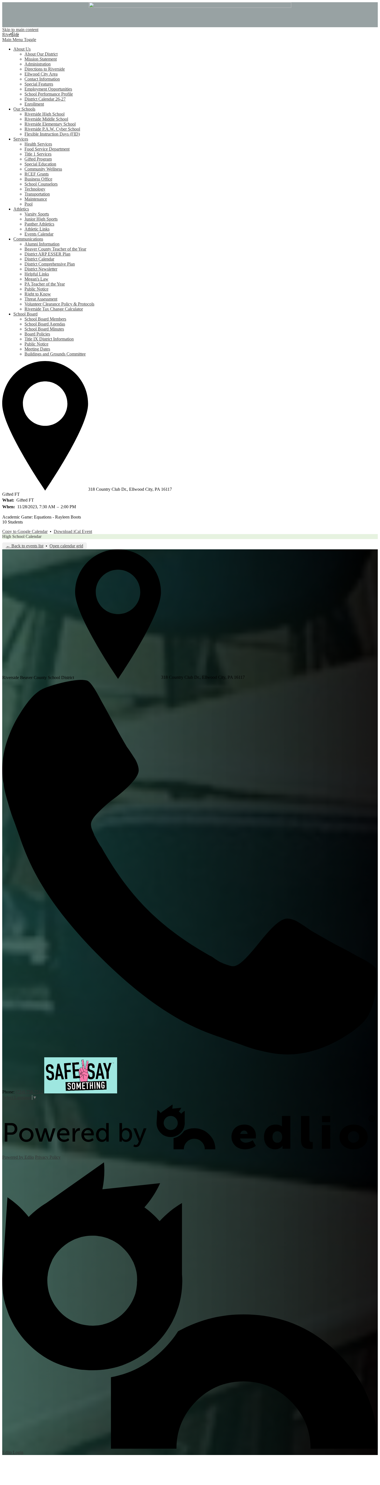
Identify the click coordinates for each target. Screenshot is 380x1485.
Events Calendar (38, 234)
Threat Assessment (40, 299)
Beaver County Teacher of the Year (55, 249)
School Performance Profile (48, 94)
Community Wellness (43, 169)
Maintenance (35, 199)
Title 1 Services (37, 154)
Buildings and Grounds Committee (55, 354)
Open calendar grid (66, 546)
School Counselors (41, 184)
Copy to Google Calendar (25, 531)
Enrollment (34, 104)
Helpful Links (36, 274)
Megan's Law (36, 279)
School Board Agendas (44, 324)
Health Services (38, 144)
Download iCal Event (73, 531)
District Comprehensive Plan (49, 264)
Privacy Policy (48, 1157)
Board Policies (37, 334)
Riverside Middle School (46, 119)
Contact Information (42, 79)
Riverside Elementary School (50, 124)
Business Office (38, 179)
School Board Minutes (44, 329)
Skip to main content (20, 29)
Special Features (38, 84)
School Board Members (45, 319)
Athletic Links (37, 229)
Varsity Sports (36, 214)
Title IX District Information (49, 339)
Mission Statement (40, 59)
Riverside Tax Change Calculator (53, 309)
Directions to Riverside (44, 69)
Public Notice (36, 289)
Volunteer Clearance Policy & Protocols (59, 304)
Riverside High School (44, 114)
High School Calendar (21, 536)
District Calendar (39, 259)
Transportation (37, 194)
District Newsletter (40, 269)
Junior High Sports (41, 219)
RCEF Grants (36, 174)
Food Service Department (47, 149)
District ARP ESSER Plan (47, 254)
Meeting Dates (37, 349)
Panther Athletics (39, 224)
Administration (37, 64)
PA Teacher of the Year (44, 284)
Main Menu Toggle (19, 39)
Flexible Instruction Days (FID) (52, 134)
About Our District (41, 54)
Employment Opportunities (48, 89)
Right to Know (37, 294)
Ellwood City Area (41, 74)
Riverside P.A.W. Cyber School (52, 129)
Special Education (40, 164)
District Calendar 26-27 (45, 99)
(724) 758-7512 (29, 1092)
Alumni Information (42, 244)
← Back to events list (24, 546)
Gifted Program (38, 159)
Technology (34, 189)
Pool (28, 204)
